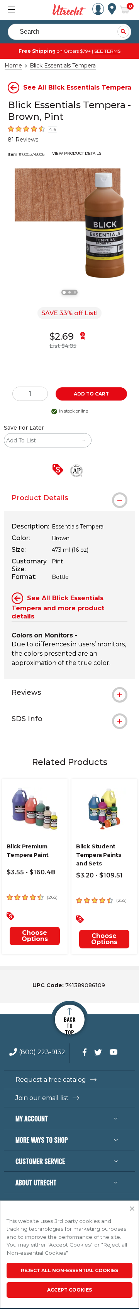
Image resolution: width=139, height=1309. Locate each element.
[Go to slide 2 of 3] (69, 292)
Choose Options (35, 936)
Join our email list (42, 1098)
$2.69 (61, 336)
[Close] (132, 1209)
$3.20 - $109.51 (99, 875)
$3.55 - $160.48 (31, 872)
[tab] (69, 498)
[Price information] (59, 470)
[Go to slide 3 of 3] (75, 292)
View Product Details (76, 153)
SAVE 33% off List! (69, 313)
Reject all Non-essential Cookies (69, 1270)
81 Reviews (23, 139)
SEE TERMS (107, 51)
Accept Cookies (69, 1290)
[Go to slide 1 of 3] (64, 292)
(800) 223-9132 (42, 1052)
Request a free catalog (50, 1080)
